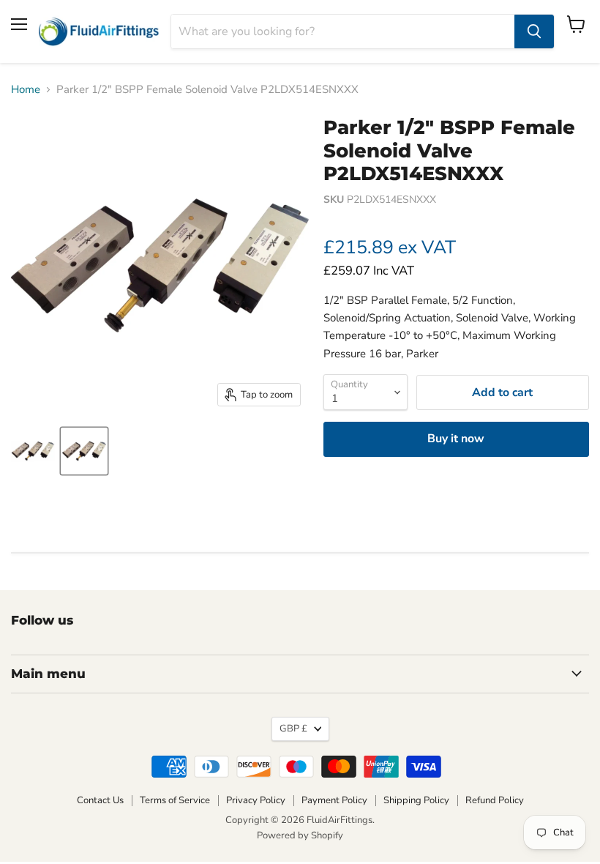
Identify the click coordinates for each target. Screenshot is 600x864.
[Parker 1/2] (84, 451)
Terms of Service (175, 800)
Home (25, 89)
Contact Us (100, 800)
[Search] (534, 31)
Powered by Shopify (300, 835)
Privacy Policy (255, 800)
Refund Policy (494, 800)
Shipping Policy (416, 800)
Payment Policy (334, 800)
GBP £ (293, 728)
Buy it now (455, 439)
